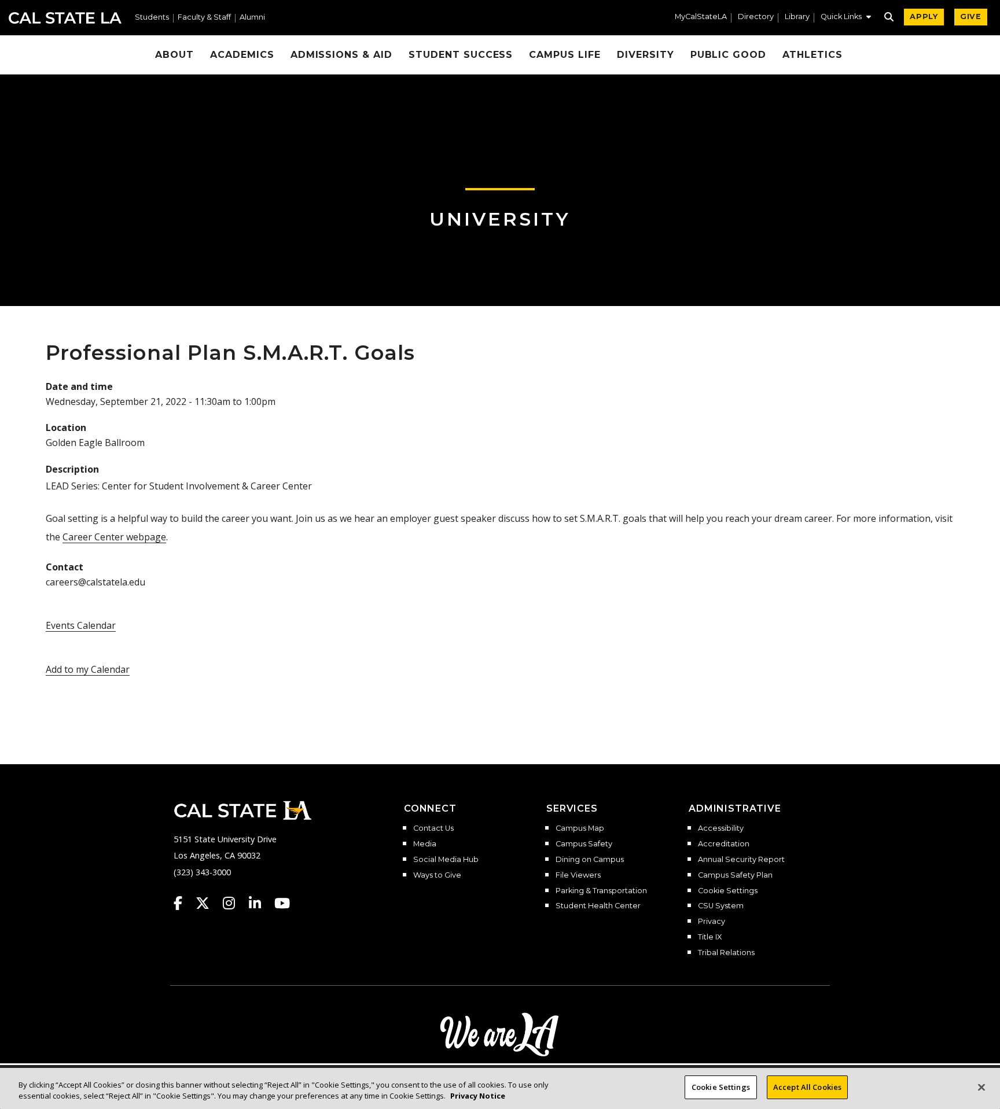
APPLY (924, 16)
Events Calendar (81, 625)
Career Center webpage (114, 536)
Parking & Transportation (601, 891)
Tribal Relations (726, 953)
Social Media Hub (446, 860)
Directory (756, 17)
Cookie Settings (728, 891)
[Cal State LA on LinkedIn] (260, 903)
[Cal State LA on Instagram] (234, 903)
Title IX (710, 937)
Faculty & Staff (204, 17)
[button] (846, 18)
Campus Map (580, 828)
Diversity (645, 54)
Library (797, 17)
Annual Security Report (741, 860)
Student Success (461, 54)
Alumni (252, 17)
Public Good (728, 54)
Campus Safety (584, 844)
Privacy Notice (477, 1096)
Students (152, 17)
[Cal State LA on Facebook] (183, 903)
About (174, 54)
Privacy (711, 922)
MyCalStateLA (701, 17)
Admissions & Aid (341, 54)
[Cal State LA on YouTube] (282, 903)
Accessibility (721, 828)
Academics (242, 54)
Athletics (812, 54)
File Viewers (578, 875)
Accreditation (723, 844)
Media (424, 844)
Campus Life (565, 54)
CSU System (721, 906)
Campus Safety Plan (735, 875)
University (500, 219)
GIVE (970, 16)
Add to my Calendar (88, 669)
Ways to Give (437, 875)
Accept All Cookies (807, 1087)
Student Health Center (598, 906)
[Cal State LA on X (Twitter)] (208, 903)
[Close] (981, 1087)
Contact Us (433, 828)
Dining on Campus (590, 860)
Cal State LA (65, 18)
